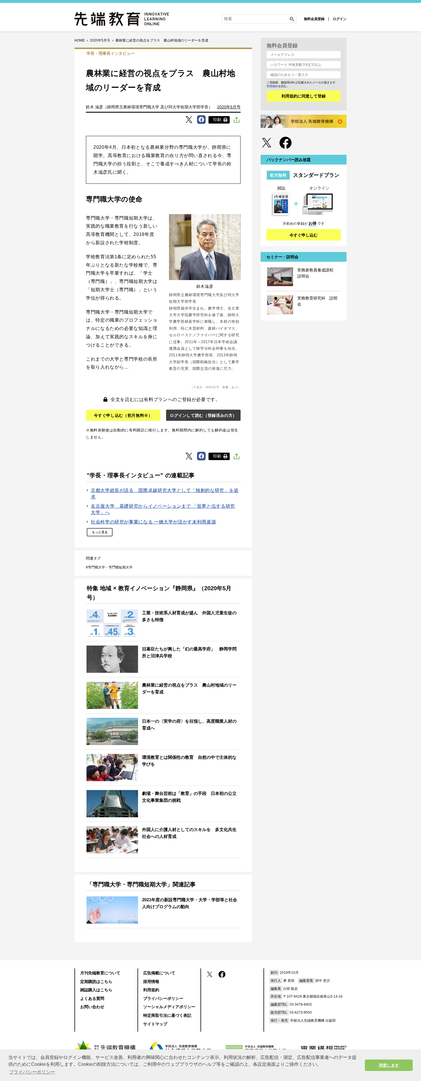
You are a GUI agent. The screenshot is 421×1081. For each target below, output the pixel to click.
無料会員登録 (314, 19)
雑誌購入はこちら (96, 990)
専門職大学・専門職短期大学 (110, 567)
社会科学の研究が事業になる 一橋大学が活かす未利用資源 (153, 521)
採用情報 (151, 982)
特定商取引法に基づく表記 (167, 1015)
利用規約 (272, 86)
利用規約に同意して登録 (304, 96)
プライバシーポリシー (163, 998)
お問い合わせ (92, 1007)
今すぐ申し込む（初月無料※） (123, 415)
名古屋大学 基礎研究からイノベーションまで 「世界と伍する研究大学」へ (163, 509)
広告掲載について (159, 973)
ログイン (340, 19)
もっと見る (100, 532)
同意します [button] (389, 1065)
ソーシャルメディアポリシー (169, 1007)
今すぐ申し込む (304, 235)
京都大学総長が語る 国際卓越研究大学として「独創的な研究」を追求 (165, 493)
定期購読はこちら (96, 982)
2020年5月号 (229, 107)
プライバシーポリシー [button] (32, 1072)
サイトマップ (155, 1024)
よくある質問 (92, 998)
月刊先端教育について (100, 973)
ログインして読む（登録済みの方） (203, 415)
